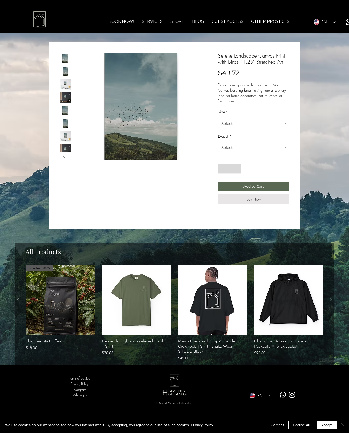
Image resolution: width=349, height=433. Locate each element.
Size (222, 112)
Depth (224, 136)
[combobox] (253, 123)
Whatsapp (79, 395)
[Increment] (237, 168)
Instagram (79, 389)
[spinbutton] (229, 168)
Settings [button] (277, 424)
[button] (152, 21)
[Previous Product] (18, 300)
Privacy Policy (202, 424)
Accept (326, 424)
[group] (174, 313)
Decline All (301, 424)
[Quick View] (136, 300)
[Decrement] (222, 168)
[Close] (343, 425)
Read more (226, 100)
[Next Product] (331, 300)
